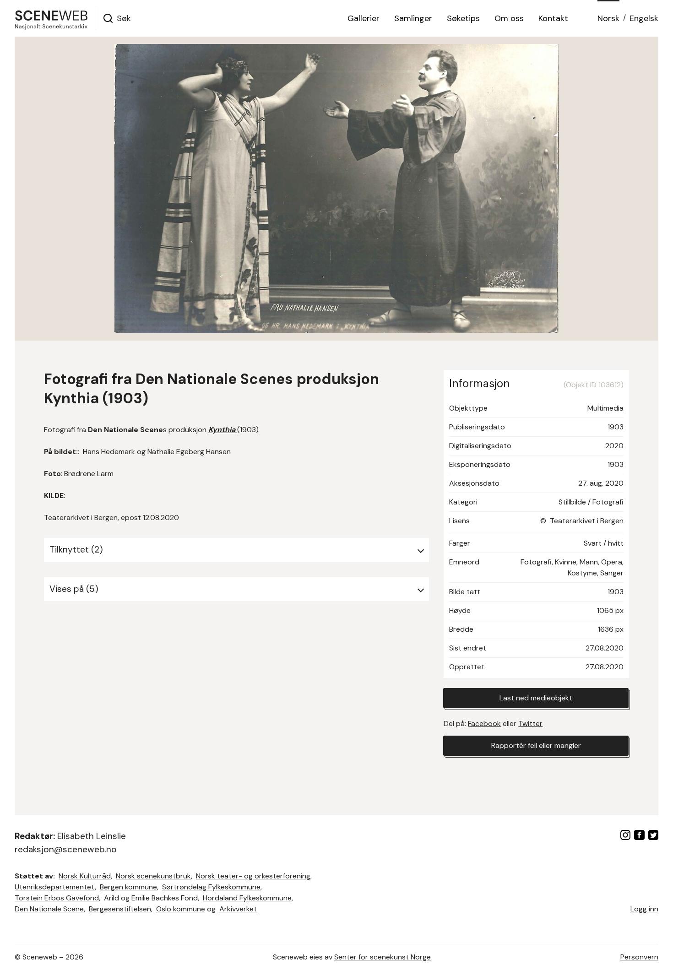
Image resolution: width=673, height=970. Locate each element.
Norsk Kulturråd (85, 876)
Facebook (484, 723)
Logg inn (644, 909)
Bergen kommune (128, 887)
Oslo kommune (180, 909)
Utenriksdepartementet (55, 887)
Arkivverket (238, 909)
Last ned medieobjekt (535, 698)
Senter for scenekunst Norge (382, 957)
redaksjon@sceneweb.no (66, 849)
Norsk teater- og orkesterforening (253, 876)
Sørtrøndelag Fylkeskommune (211, 887)
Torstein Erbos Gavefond (57, 898)
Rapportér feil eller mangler (536, 745)
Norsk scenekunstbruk (153, 876)
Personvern (639, 957)
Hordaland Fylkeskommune (247, 898)
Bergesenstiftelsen (120, 909)
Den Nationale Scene (49, 909)
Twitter (530, 723)
